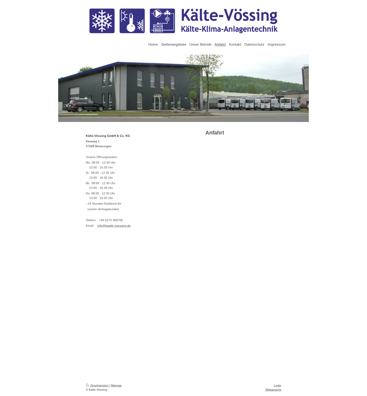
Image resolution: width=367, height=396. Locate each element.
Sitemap (116, 385)
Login (277, 385)
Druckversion (99, 385)
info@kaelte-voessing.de (114, 225)
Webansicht (273, 389)
